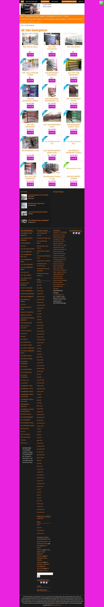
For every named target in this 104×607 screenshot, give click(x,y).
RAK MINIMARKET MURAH (27, 391)
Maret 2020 (39, 406)
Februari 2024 (40, 360)
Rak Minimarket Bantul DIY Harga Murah (43, 269)
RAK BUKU (23, 336)
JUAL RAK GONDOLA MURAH (28, 249)
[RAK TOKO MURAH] (73, 39)
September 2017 (41, 483)
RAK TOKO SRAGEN (25, 437)
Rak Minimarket (42, 590)
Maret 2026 (39, 288)
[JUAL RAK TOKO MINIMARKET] (74, 65)
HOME (21, 16)
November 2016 (40, 512)
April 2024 (39, 354)
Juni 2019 (39, 432)
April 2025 (39, 319)
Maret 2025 (39, 322)
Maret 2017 (39, 501)
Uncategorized (24, 443)
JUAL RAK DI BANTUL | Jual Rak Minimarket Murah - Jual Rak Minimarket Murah (43, 541)
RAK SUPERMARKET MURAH (73, 100)
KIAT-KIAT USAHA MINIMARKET (25, 284)
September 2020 (41, 388)
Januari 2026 (40, 293)
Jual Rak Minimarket (56, 605)
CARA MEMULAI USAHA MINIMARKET (26, 234)
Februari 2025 (40, 325)
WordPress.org (40, 533)
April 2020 (39, 403)
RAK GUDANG (24, 366)
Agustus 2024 (40, 342)
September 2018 (41, 455)
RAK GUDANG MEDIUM (26, 369)
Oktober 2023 (40, 371)
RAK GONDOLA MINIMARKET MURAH (27, 352)
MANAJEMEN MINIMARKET (27, 296)
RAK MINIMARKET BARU (26, 386)
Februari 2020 (40, 409)
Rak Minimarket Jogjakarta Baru (43, 252)
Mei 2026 (39, 282)
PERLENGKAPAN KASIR (26, 323)
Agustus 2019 (40, 426)
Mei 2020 (39, 400)
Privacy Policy (31, 22)
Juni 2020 (39, 397)
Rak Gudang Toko (25, 380)
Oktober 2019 (40, 420)
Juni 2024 (39, 348)
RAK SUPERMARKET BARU (27, 423)
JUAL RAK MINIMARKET (26, 252)
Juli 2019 (39, 429)
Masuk (38, 524)
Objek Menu (23, 22)
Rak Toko (23, 431)
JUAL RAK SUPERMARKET (27, 264)
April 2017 (39, 498)
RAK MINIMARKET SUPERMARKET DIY (52, 100)
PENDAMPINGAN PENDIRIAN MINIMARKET (27, 319)
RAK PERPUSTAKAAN (26, 414)
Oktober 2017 (40, 480)
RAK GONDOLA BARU (26, 342)
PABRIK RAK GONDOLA (26, 315)
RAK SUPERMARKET (25, 420)
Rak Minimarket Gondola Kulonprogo (43, 274)
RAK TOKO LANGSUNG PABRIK (30, 74)
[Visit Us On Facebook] (41, 582)
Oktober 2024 (40, 337)
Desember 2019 (40, 414)
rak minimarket (24, 383)
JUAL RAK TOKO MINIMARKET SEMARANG (30, 178)
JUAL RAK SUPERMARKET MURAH (27, 268)
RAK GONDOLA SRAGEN (26, 358)
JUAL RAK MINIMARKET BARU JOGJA (26, 255)
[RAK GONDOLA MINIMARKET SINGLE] (74, 142)
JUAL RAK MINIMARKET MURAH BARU (52, 152)
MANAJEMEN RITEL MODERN (25, 300)
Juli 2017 (39, 489)
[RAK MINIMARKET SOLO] (30, 142)
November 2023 (40, 368)
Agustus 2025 (40, 308)
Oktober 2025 (40, 302)
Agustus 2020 (40, 391)
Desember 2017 (40, 475)
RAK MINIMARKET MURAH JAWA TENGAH (27, 395)
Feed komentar (40, 530)
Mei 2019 (39, 434)
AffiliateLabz (40, 550)
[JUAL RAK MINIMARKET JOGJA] (52, 116)
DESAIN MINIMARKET (26, 243)
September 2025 (41, 305)
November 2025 (40, 299)
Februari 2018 (40, 469)
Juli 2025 (39, 311)
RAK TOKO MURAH (73, 47)
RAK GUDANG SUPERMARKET (24, 376)
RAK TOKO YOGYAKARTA (52, 48)
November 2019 (40, 417)
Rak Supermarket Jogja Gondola (42, 247)
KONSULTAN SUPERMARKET (27, 293)
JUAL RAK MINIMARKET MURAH (26, 260)
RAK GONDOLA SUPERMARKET (24, 362)
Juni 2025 (39, 314)
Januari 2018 (40, 472)
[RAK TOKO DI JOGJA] (30, 39)
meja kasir (23, 304)
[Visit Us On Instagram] (46, 582)
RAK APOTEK (24, 333)
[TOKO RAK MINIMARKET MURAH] (30, 90)
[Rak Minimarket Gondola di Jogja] (52, 168)
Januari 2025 (40, 328)
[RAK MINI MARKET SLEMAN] (73, 168)
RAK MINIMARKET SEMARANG (25, 405)
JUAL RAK (23, 246)
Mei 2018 (39, 460)
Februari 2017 (40, 503)
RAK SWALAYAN (24, 428)
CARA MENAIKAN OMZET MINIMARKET (38, 220)
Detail (29, 54)
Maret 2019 (39, 440)
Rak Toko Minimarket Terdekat (42, 234)
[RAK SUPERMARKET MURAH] (73, 90)
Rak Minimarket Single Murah (36, 203)
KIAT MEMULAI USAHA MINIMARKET (26, 279)
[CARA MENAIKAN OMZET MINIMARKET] (24, 221)
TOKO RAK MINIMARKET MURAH (30, 100)
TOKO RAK (23, 440)
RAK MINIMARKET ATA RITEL (54, 16)
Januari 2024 (40, 362)
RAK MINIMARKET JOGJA (27, 388)
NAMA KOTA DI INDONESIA (27, 312)
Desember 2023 (40, 365)
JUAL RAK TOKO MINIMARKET (73, 74)
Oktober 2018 (40, 452)
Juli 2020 (39, 394)
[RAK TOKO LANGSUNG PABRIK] (30, 65)
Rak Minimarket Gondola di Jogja (51, 177)
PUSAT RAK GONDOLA (26, 330)
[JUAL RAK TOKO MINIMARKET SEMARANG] (30, 168)
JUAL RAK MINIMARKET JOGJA (52, 126)
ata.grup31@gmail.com (58, 295)
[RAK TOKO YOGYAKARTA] (52, 39)
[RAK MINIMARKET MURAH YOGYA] (73, 116)
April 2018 (39, 463)
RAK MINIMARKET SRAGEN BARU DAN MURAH (27, 410)
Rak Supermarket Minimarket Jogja (44, 257)
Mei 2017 (39, 495)
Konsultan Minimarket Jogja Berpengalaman (55, 19)
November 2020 (40, 383)
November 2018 (40, 449)
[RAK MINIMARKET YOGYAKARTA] (52, 65)
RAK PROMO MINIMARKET (27, 417)
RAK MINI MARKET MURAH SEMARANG (43, 552)
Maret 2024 (39, 357)
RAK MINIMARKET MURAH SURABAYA (42, 558)
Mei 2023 (39, 374)
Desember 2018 (40, 446)
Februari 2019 (40, 443)
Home (22, 25)
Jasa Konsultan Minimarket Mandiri (38, 212)
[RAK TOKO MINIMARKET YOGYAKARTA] (30, 116)
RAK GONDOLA (24, 339)
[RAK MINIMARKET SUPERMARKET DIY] (52, 90)
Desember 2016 (40, 509)
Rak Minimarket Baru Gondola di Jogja (42, 265)
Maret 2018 (39, 466)
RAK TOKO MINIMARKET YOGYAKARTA (30, 127)
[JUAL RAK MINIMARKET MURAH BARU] (52, 142)
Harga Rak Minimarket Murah (74, 19)
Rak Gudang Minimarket (26, 372)
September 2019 (41, 423)
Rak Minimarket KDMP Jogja (43, 238)
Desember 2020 (40, 380)
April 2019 (39, 437)
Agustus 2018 (40, 457)
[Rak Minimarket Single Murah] (24, 205)
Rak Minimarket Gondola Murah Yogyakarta (31, 19)
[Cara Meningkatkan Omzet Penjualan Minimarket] (24, 197)
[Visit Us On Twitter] (44, 582)
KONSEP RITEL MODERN (26, 288)
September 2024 (41, 339)
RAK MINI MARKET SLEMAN (73, 177)
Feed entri (39, 527)
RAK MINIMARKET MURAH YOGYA (73, 126)
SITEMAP (65, 16)
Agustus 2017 (40, 486)
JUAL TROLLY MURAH (26, 275)
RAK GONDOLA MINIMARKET (27, 348)
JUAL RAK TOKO (25, 272)
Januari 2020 (40, 411)
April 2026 (39, 285)
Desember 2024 (40, 331)
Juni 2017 (39, 492)
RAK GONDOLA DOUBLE (26, 345)
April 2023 (39, 377)
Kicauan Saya (40, 518)
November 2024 (40, 334)
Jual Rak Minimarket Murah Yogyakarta (35, 16)
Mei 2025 (39, 316)
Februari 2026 (40, 291)
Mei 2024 (39, 351)
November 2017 (40, 478)
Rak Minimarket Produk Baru (43, 261)
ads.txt (39, 22)
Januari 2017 (40, 506)
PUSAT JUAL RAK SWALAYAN (25, 327)
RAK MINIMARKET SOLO (30, 151)
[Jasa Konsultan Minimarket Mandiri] (24, 213)
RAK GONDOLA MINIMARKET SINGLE (73, 152)
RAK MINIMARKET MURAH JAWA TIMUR (27, 400)
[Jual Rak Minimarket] (30, 9)
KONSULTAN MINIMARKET (27, 291)
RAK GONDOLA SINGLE (26, 356)
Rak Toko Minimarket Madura (42, 242)
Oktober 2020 (40, 385)
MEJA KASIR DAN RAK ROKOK (26, 308)
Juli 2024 (39, 345)
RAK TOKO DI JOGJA (30, 47)
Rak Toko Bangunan (25, 434)
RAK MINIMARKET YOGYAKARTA (52, 74)
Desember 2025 (40, 296)
